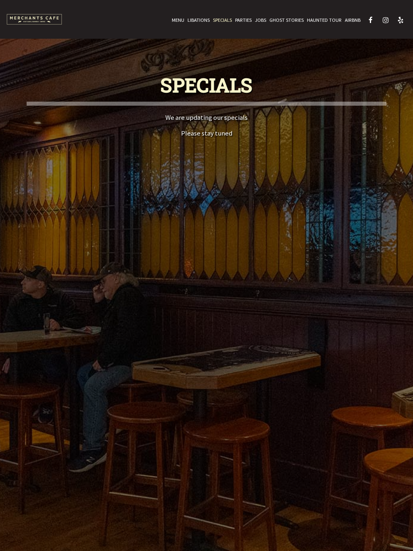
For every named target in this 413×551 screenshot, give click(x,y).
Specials (222, 20)
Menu (178, 20)
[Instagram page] (385, 20)
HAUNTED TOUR (324, 20)
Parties (243, 20)
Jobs (260, 20)
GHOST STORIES (286, 20)
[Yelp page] (400, 20)
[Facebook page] (370, 20)
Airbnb (353, 20)
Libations (199, 20)
